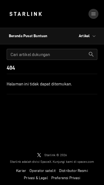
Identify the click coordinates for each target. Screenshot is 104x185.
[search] (91, 54)
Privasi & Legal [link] (36, 178)
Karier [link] (21, 170)
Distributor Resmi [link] (73, 170)
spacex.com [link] (85, 161)
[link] (25, 14)
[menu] (93, 14)
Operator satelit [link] (42, 170)
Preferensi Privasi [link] (65, 178)
